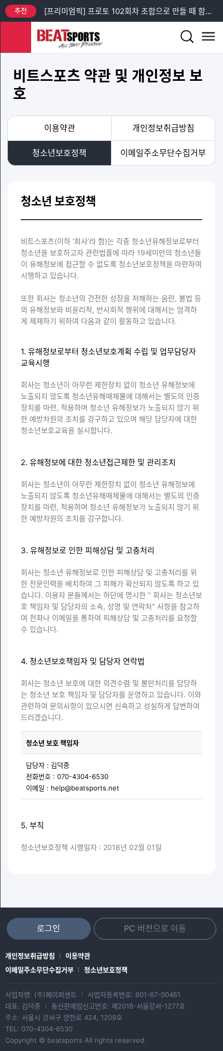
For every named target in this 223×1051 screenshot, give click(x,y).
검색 (187, 37)
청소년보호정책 (59, 153)
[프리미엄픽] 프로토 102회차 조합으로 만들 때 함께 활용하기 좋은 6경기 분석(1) (131, 11)
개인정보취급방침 (163, 128)
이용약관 (59, 128)
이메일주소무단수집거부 (163, 153)
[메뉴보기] (207, 37)
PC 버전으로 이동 (155, 928)
